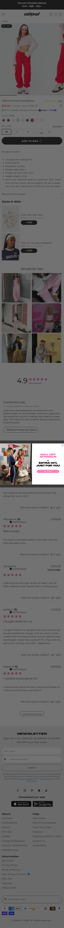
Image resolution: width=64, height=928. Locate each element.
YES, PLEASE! (48, 471)
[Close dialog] (62, 445)
